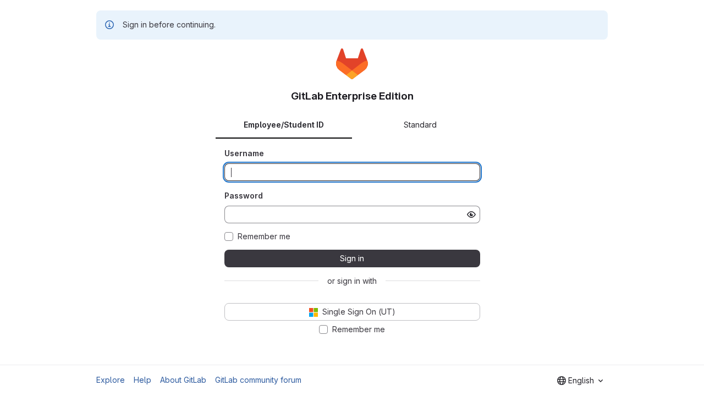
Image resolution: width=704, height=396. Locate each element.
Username (244, 153)
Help (142, 379)
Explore (110, 379)
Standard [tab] (420, 124)
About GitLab (183, 379)
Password (243, 195)
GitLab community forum (258, 379)
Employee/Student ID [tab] (284, 124)
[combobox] (580, 380)
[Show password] (471, 214)
